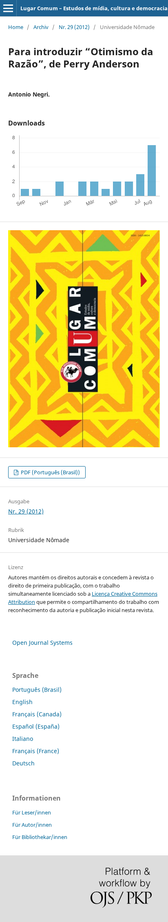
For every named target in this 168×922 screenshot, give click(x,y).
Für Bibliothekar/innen (39, 837)
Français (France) (35, 751)
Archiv (41, 27)
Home (15, 27)
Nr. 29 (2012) (74, 27)
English (22, 702)
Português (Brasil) (37, 689)
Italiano (22, 739)
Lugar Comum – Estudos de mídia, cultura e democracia (94, 8)
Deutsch (23, 763)
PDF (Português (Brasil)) (50, 472)
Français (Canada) (37, 714)
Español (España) (36, 726)
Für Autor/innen (32, 824)
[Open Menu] (8, 8)
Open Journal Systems (42, 642)
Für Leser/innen (31, 812)
